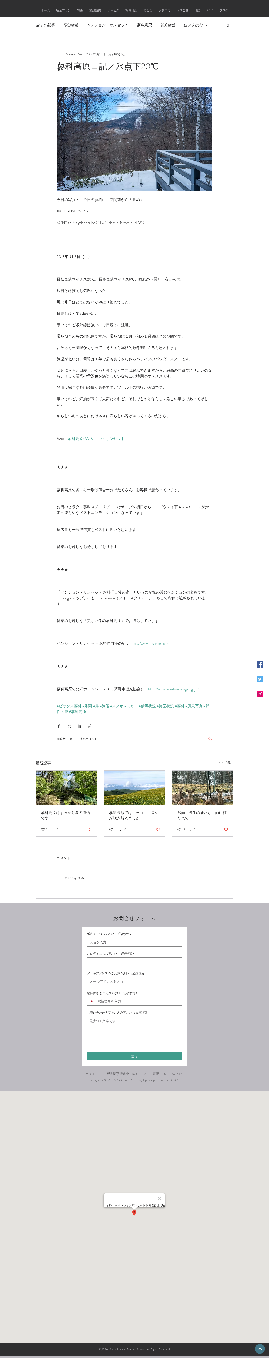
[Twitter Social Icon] (260, 679)
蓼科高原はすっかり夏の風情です (65, 815)
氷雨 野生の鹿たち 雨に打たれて (202, 815)
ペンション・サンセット (107, 25)
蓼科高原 (144, 25)
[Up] (260, 1349)
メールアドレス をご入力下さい (117, 973)
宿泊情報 (70, 25)
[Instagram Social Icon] (260, 694)
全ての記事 (45, 25)
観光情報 (167, 25)
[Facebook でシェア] (59, 726)
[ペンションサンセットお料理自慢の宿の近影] (66, 788)
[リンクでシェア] (90, 726)
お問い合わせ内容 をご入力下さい (118, 1013)
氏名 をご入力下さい (109, 934)
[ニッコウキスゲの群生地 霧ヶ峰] (134, 788)
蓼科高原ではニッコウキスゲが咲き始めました (133, 815)
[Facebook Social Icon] (260, 664)
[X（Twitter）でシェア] (69, 726)
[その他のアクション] (209, 54)
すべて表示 (226, 762)
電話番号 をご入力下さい (112, 993)
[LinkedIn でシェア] (79, 726)
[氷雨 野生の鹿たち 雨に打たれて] (202, 788)
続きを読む (193, 25)
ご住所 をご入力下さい (111, 954)
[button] (228, 25)
